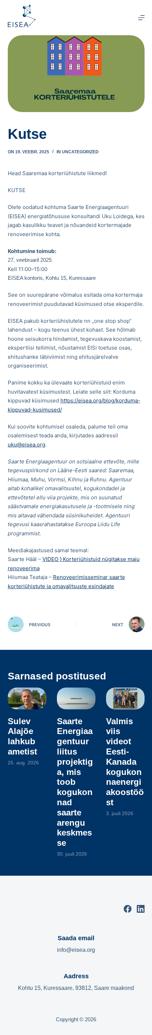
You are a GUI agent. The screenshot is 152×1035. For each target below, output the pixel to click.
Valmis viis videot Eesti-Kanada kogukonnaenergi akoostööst (125, 761)
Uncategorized (80, 151)
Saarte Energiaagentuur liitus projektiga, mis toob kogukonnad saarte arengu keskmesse (75, 782)
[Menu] (141, 17)
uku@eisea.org (26, 444)
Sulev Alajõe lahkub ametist (22, 736)
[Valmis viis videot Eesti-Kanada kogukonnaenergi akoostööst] (125, 698)
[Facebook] (127, 909)
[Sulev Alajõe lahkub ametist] (27, 698)
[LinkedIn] (141, 909)
